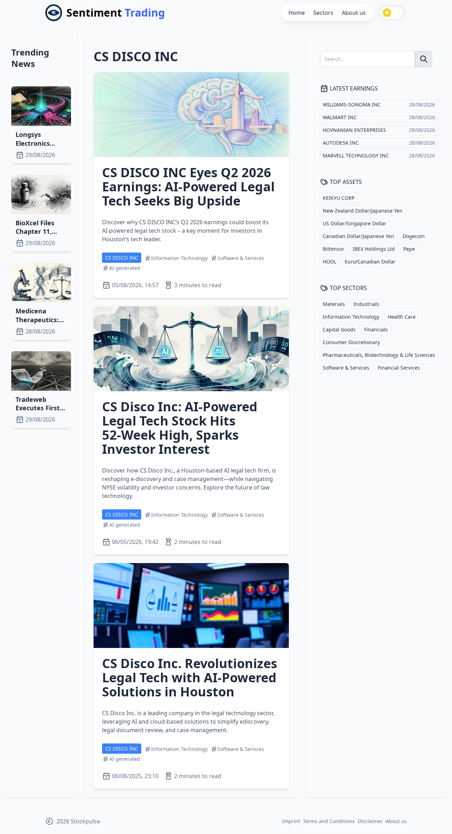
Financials (376, 329)
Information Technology (351, 316)
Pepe (409, 248)
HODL (329, 261)
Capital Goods (339, 329)
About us (354, 13)
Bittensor (333, 248)
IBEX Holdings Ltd (374, 248)
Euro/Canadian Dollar (370, 261)
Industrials (366, 304)
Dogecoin (414, 236)
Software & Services (346, 367)
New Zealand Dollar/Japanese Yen (363, 210)
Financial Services (399, 367)
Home (297, 13)
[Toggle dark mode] (392, 12)
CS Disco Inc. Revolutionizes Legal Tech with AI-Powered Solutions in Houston (189, 677)
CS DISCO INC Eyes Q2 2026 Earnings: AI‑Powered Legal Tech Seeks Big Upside (188, 186)
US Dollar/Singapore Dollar (354, 223)
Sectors (323, 13)
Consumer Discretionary (351, 342)
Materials (334, 304)
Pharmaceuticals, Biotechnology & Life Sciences (379, 355)
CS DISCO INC (121, 257)
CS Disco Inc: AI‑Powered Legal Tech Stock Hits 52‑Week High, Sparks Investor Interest (179, 428)
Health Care (402, 316)
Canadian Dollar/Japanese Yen (358, 236)
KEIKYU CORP (339, 198)
